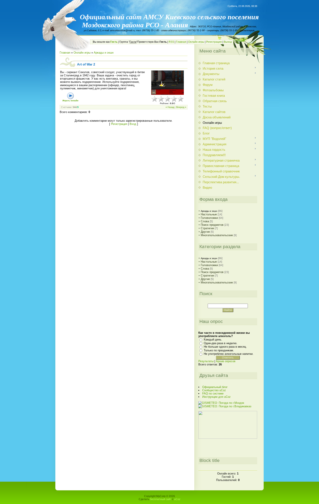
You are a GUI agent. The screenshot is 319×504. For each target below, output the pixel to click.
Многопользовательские (217, 235)
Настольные (209, 214)
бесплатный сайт (160, 499)
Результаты (206, 361)
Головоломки (209, 217)
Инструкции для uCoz (216, 396)
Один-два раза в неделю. (220, 343)
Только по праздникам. (219, 350)
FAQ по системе (213, 393)
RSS (171, 41)
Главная (181, 41)
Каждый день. (213, 339)
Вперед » (181, 107)
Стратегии (207, 228)
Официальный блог (215, 387)
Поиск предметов (212, 224)
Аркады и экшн (103, 52)
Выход (228, 41)
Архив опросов (225, 361)
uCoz (177, 499)
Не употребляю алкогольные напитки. (228, 353)
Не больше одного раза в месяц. (225, 346)
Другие (205, 231)
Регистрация (214, 41)
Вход (133, 124)
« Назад (170, 107)
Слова (205, 221)
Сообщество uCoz (214, 390)
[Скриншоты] (167, 82)
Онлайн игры (196, 41)
